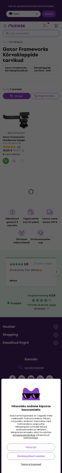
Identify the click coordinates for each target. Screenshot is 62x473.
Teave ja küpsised (31, 464)
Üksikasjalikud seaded (31, 456)
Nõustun (31, 447)
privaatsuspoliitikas (24, 435)
